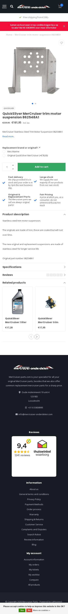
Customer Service (34, 524)
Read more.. (8, 136)
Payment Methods (34, 504)
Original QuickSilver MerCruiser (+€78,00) (27, 155)
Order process (34, 509)
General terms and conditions (34, 494)
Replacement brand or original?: (21, 147)
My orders (34, 564)
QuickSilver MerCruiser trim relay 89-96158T (48, 322)
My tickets (34, 569)
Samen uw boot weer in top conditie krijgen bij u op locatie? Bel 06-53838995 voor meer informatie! (34, 26)
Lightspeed (56, 601)
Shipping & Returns (34, 519)
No (29, 610)
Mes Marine (13, 151)
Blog (34, 544)
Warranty (34, 514)
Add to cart (41, 166)
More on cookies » (41, 610)
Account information (34, 559)
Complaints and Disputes (34, 529)
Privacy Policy (34, 499)
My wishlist (34, 574)
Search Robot (34, 534)
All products (34, 584)
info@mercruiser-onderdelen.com (35, 414)
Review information (34, 539)
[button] (32, 103)
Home (9, 34)
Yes (22, 610)
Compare (34, 579)
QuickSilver (9, 108)
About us (34, 489)
